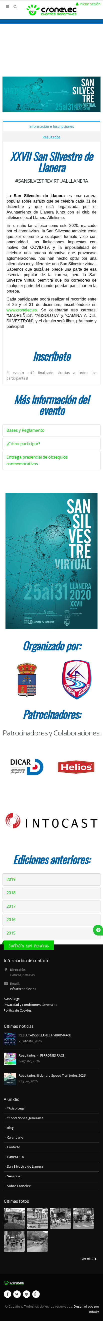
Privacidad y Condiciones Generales (30, 1005)
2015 (11, 933)
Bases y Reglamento (25, 430)
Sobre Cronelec (18, 1186)
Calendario (15, 1137)
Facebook (7, 1294)
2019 (11, 879)
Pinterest (26, 1294)
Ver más (88, 1259)
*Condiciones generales (25, 1118)
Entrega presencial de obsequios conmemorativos (37, 460)
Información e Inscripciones (51, 126)
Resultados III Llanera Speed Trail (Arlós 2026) (52, 1075)
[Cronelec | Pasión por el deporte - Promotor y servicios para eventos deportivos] (51, 9)
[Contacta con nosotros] (98, 930)
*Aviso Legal (16, 1108)
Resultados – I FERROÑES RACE (41, 1055)
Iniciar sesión (89, 3)
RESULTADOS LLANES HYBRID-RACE (45, 1035)
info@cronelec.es (23, 989)
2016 (11, 919)
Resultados (51, 137)
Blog (10, 1128)
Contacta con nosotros (29, 945)
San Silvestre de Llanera (25, 1166)
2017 (11, 906)
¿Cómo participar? (23, 443)
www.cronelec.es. (22, 310)
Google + (36, 1294)
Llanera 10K (15, 1157)
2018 (11, 892)
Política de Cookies (18, 1010)
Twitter (17, 1294)
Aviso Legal (12, 999)
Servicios (13, 1176)
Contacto (13, 1147)
